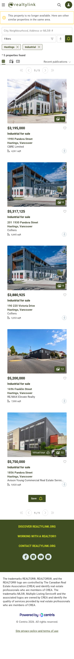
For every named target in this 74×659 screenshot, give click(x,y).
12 (62, 369)
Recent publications (55, 61)
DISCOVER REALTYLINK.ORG (37, 526)
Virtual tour (39, 452)
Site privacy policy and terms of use (37, 631)
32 (62, 452)
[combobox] (37, 30)
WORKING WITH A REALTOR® (37, 536)
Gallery (3, 60)
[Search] (59, 5)
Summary (18, 60)
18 (62, 118)
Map (11, 60)
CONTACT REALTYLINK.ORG (37, 546)
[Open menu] (3, 4)
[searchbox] (35, 31)
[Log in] (68, 4)
